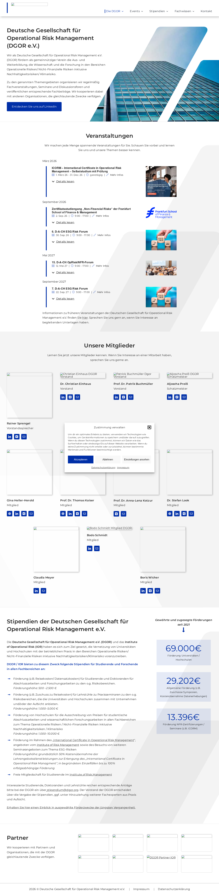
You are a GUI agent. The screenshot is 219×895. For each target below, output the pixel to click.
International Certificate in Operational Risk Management (93, 740)
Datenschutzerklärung (103, 467)
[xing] (17, 436)
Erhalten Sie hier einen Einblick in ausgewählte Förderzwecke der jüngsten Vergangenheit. (71, 807)
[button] (149, 427)
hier (85, 317)
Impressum (123, 467)
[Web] (9, 513)
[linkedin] (9, 436)
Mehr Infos (116, 174)
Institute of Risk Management (58, 745)
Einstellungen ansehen (136, 459)
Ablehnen (107, 459)
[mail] (24, 436)
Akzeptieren (80, 459)
